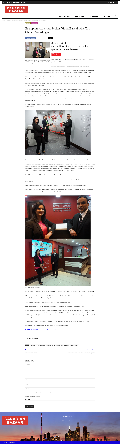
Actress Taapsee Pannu (31, 352)
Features (79, 16)
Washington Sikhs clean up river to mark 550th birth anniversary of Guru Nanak (81, 352)
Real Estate (34, 23)
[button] (116, 16)
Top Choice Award (74, 345)
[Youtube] (116, 2)
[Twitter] (113, 2)
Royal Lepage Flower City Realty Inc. (61, 345)
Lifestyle (93, 16)
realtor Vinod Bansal (41, 345)
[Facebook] (108, 2)
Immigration (64, 16)
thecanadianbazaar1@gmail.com (73, 420)
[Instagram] (111, 2)
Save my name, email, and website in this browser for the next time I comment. (45, 392)
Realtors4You (50, 345)
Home (3, 20)
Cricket (107, 16)
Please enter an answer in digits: (32, 396)
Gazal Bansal (32, 345)
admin (28, 34)
